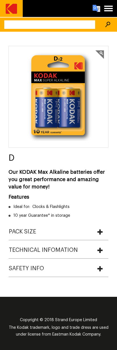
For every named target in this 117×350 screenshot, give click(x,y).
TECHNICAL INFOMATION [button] (43, 250)
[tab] (58, 232)
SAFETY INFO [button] (26, 268)
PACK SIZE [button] (22, 232)
